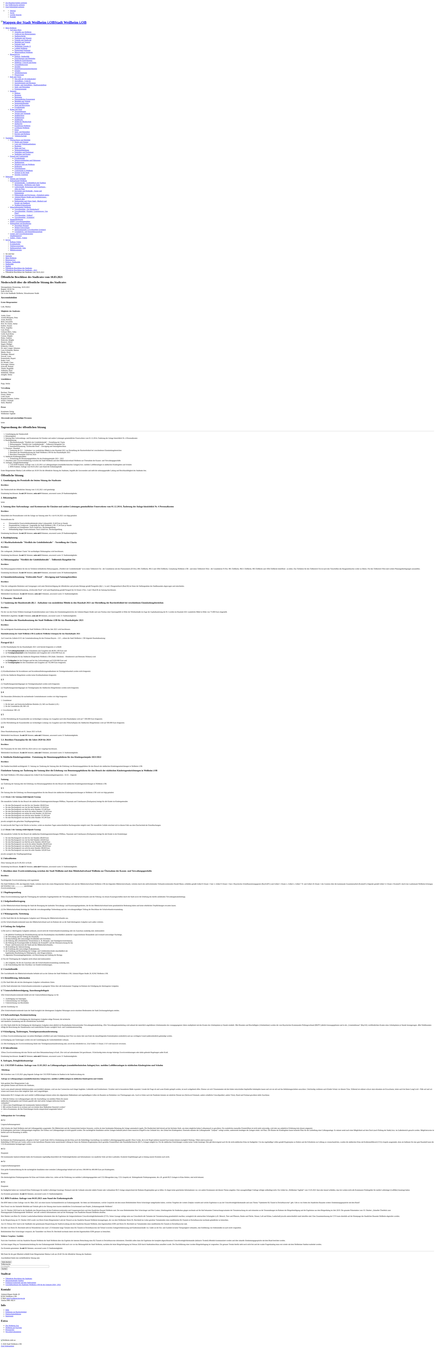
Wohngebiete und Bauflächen (20, 223)
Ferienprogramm (20, 89)
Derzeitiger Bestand (21, 226)
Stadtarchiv (18, 124)
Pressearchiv (9, 1330)
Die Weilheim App (12, 1326)
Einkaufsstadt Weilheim (18, 181)
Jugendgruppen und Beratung (25, 83)
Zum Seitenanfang (7, 1346)
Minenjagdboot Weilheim (23, 52)
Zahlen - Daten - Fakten (18, 238)
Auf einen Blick (15, 30)
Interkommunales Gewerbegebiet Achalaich (30, 230)
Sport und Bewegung (22, 105)
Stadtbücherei (19, 115)
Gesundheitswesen (21, 65)
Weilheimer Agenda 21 (22, 46)
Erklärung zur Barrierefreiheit (16, 1312)
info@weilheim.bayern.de (15, 1298)
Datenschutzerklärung (13, 1314)
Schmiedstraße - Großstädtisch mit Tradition (30, 183)
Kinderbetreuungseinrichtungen (25, 69)
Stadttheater (18, 120)
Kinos (16, 130)
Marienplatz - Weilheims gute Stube (27, 185)
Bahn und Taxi (19, 148)
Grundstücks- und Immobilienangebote (28, 232)
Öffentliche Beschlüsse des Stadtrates (18, 1279)
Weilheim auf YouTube (13, 1328)
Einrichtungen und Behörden (24, 58)
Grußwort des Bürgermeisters (25, 34)
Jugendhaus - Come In (22, 81)
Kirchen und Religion (22, 134)
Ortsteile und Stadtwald (22, 40)
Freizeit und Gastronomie (19, 156)
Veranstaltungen (20, 111)
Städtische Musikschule (22, 122)
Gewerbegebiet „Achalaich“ (24, 217)
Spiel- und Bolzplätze (22, 87)
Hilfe (7, 1310)
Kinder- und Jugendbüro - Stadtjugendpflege (30, 85)
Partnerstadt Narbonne (22, 50)
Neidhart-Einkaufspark (22, 205)
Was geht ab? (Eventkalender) (25, 79)
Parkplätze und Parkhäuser (24, 152)
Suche (12, 13)
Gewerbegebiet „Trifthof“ (23, 215)
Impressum (9, 1316)
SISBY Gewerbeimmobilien (20, 221)
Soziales (17, 67)
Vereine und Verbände (22, 113)
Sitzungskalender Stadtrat (14, 1281)
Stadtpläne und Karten (22, 154)
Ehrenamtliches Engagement (24, 99)
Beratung (17, 95)
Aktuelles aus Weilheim (22, 32)
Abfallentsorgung (20, 73)
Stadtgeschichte (20, 36)
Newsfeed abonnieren (13, 1332)
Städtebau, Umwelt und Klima (25, 63)
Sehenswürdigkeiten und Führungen (27, 160)
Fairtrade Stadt (19, 44)
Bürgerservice (15, 54)
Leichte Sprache (16, 15)
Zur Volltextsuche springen (15, 5)
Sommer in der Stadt (21, 173)
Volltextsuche (6, 1264)
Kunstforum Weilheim (22, 126)
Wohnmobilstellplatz (21, 150)
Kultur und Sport (16, 109)
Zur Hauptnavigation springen (16, 3)
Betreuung (18, 97)
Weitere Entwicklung (22, 228)
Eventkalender (19, 107)
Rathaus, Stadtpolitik (21, 56)
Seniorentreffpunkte (21, 103)
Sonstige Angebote (21, 175)
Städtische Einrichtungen (23, 60)
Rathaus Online (15, 242)
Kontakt (13, 17)
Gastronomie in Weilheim (23, 170)
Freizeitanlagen (19, 168)
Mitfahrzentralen (16, 250)
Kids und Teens (15, 77)
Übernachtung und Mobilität (20, 140)
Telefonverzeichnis (16, 246)
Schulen (17, 71)
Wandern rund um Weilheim (24, 164)
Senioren (13, 91)
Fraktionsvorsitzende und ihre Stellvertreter (20, 1283)
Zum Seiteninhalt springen (14, 7)
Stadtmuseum (19, 118)
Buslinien (17, 146)
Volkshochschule (20, 136)
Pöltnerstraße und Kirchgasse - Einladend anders (31, 195)
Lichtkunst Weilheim (21, 128)
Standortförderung (16, 219)
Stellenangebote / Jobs (18, 248)
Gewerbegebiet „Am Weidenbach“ (26, 209)
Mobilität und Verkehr (22, 42)
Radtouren (18, 166)
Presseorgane (19, 75)
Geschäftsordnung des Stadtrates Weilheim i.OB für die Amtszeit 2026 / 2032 (33, 1285)
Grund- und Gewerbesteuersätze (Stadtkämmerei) (21, 235)
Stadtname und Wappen (22, 38)
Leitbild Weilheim (20, 48)
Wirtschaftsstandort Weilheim (20, 207)
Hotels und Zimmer (21, 142)
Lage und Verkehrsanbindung (25, 144)
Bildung (17, 93)
